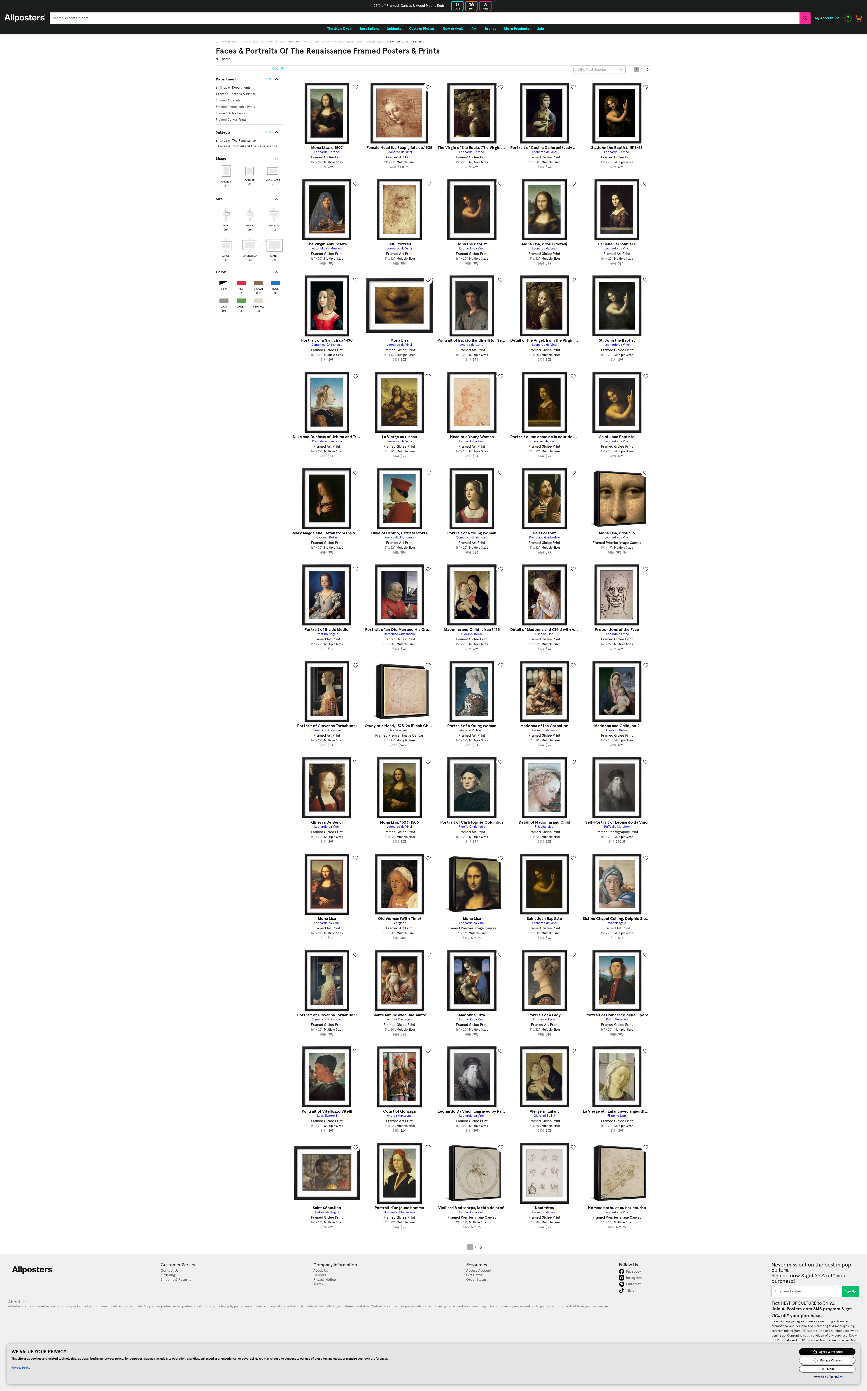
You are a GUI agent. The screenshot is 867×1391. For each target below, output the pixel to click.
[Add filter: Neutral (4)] (258, 299)
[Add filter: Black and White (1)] (224, 282)
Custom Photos (422, 29)
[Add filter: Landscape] (273, 171)
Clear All (278, 68)
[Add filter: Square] (249, 171)
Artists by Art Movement (286, 42)
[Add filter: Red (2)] (241, 282)
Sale (540, 29)
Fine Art (230, 42)
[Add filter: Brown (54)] (258, 282)
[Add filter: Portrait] (226, 171)
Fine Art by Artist (252, 42)
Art (218, 42)
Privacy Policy (21, 1367)
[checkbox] (226, 219)
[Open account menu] (837, 18)
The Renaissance (318, 42)
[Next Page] (647, 69)
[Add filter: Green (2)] (241, 299)
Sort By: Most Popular (589, 69)
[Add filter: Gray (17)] (224, 299)
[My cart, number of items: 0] (858, 18)
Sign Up (850, 1291)
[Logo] (25, 18)
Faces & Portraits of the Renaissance (360, 42)
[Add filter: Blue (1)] (275, 282)
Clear (267, 132)
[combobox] (424, 18)
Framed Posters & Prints (407, 42)
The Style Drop (339, 29)
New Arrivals (453, 29)
